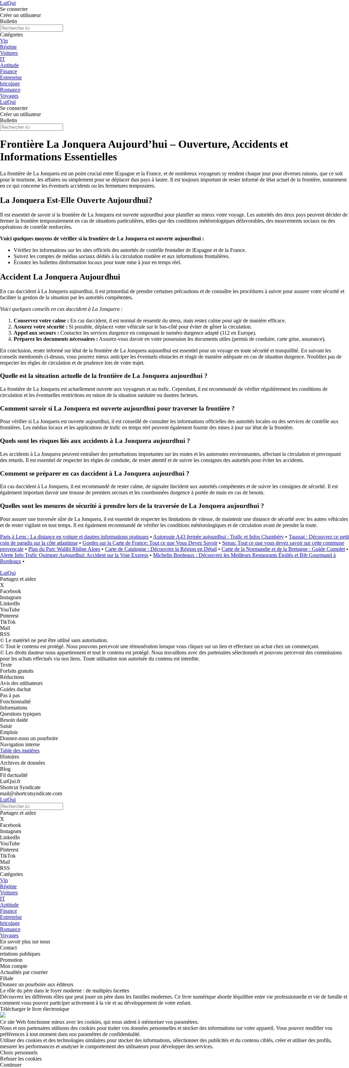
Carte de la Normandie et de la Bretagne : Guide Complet (283, 549)
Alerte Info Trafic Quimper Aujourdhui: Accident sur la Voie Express (74, 555)
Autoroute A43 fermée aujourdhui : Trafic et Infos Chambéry (218, 537)
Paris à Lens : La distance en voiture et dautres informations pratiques (74, 537)
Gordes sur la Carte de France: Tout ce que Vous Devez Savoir (149, 543)
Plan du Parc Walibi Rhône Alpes (64, 549)
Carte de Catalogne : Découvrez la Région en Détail (161, 549)
